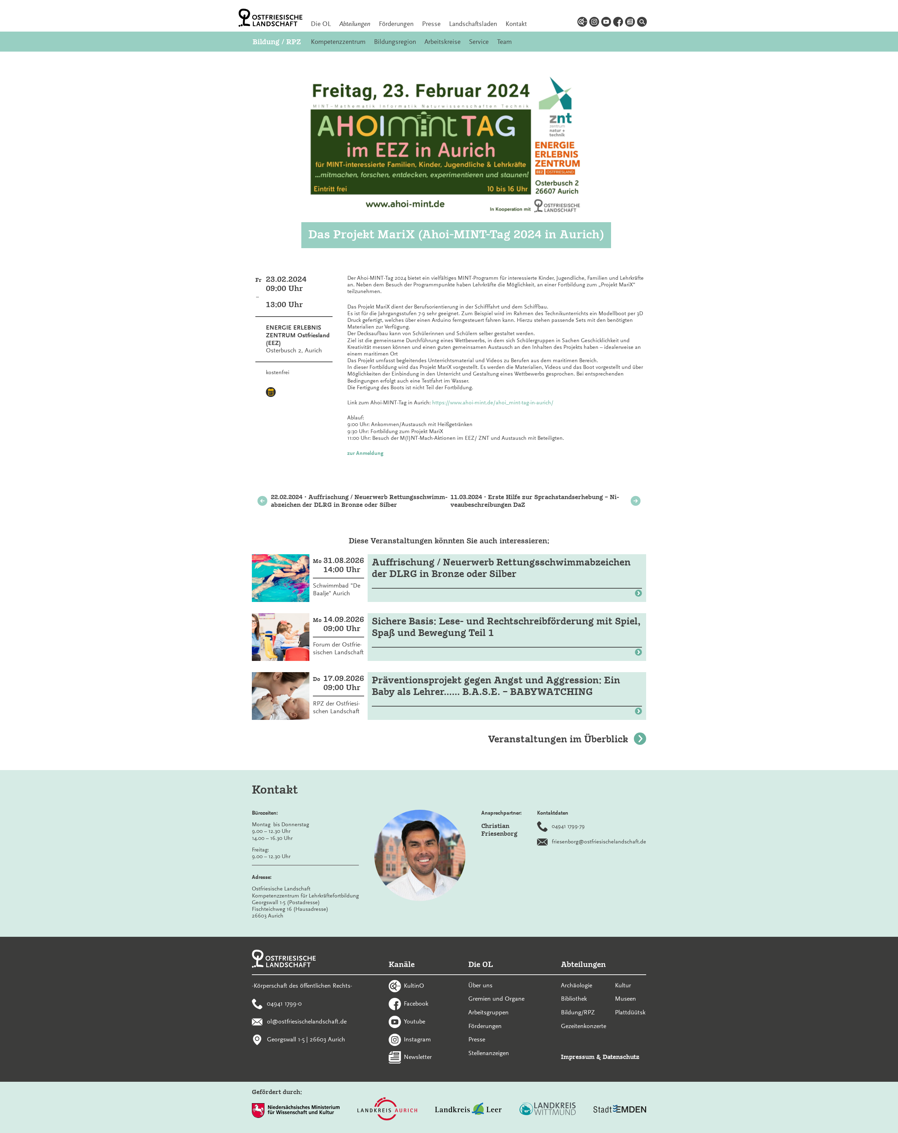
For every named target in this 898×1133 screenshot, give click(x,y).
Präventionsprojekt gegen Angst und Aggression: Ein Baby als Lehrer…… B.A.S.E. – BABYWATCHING (496, 686)
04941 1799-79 (568, 826)
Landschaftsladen (473, 24)
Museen (625, 998)
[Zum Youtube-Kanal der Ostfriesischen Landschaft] (606, 23)
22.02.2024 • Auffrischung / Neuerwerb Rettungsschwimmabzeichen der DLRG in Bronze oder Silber (359, 501)
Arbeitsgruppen (488, 1012)
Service (479, 42)
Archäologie (576, 985)
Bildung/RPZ (578, 1012)
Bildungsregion (395, 42)
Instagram (417, 1038)
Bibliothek (574, 998)
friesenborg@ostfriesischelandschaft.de (599, 842)
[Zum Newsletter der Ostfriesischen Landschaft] (630, 23)
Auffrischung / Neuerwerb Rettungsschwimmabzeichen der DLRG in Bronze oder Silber (501, 568)
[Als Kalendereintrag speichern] (271, 393)
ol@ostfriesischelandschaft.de (307, 1021)
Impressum (578, 1057)
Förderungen (396, 24)
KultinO (414, 985)
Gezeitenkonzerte (583, 1025)
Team (504, 42)
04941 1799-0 (284, 1003)
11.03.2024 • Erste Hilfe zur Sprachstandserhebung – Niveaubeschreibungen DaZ (534, 501)
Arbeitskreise (442, 42)
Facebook (416, 1003)
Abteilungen (354, 24)
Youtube (414, 1021)
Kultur (623, 985)
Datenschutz (621, 1057)
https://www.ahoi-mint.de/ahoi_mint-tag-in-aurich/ (493, 402)
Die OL (321, 24)
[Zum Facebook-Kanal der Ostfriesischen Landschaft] (618, 23)
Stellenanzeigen (488, 1052)
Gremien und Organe (496, 998)
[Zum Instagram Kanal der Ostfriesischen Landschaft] (594, 23)
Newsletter (418, 1056)
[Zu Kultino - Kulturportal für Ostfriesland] (582, 23)
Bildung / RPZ (277, 41)
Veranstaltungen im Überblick (558, 739)
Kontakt (516, 24)
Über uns (480, 985)
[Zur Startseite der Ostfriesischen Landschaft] (270, 17)
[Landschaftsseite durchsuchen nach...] (642, 23)
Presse (431, 24)
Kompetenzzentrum (338, 42)
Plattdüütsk (630, 1012)
